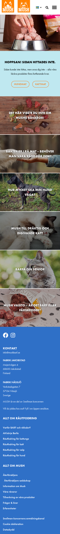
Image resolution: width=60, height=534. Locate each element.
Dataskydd (8, 529)
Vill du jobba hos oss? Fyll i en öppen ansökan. (26, 408)
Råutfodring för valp (13, 449)
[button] (54, 7)
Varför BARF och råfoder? (17, 427)
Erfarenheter (9, 508)
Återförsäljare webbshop (17, 480)
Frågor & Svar (10, 502)
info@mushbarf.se (11, 352)
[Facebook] (5, 335)
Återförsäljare (10, 475)
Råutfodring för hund (14, 455)
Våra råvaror (10, 491)
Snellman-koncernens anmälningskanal (23, 518)
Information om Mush (14, 486)
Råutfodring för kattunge (16, 438)
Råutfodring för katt (13, 444)
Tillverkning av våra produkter (19, 497)
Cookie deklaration (13, 524)
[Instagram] (13, 335)
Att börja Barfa (11, 433)
